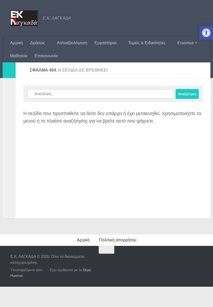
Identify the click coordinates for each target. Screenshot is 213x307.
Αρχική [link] (16, 43)
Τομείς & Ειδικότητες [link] (147, 43)
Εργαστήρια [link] (105, 43)
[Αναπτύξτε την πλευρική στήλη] (9, 70)
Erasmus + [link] (187, 43)
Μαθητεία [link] (18, 56)
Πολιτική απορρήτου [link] (117, 240)
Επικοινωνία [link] (46, 56)
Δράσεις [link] (37, 43)
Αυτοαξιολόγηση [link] (72, 43)
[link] (206, 33)
